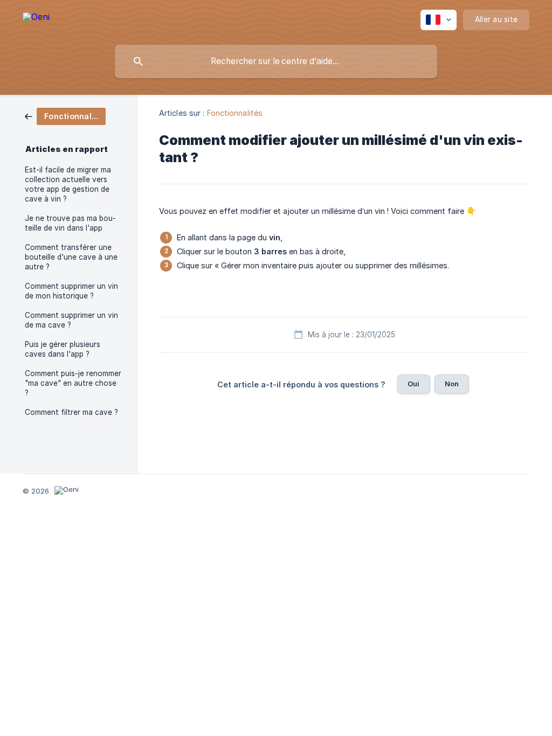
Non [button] (452, 383)
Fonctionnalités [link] (235, 112)
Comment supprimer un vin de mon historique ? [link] (71, 291)
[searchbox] (276, 61)
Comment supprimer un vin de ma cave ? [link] (71, 320)
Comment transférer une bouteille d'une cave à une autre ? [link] (71, 257)
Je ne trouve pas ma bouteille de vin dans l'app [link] (70, 223)
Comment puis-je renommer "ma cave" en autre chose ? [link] (73, 383)
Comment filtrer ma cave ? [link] (71, 412)
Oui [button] (413, 383)
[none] (36, 18)
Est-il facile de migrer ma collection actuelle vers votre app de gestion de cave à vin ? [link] (68, 184)
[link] (65, 115)
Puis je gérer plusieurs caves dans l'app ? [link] (62, 349)
